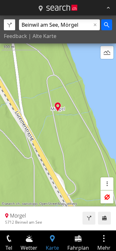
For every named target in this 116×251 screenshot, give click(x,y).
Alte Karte (44, 36)
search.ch (12, 203)
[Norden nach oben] (107, 67)
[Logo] (61, 8)
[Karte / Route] (41, 8)
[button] (58, 106)
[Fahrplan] (104, 218)
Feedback (15, 36)
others (72, 203)
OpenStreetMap (52, 203)
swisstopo (29, 203)
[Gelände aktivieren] (107, 52)
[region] (58, 122)
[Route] (88, 218)
